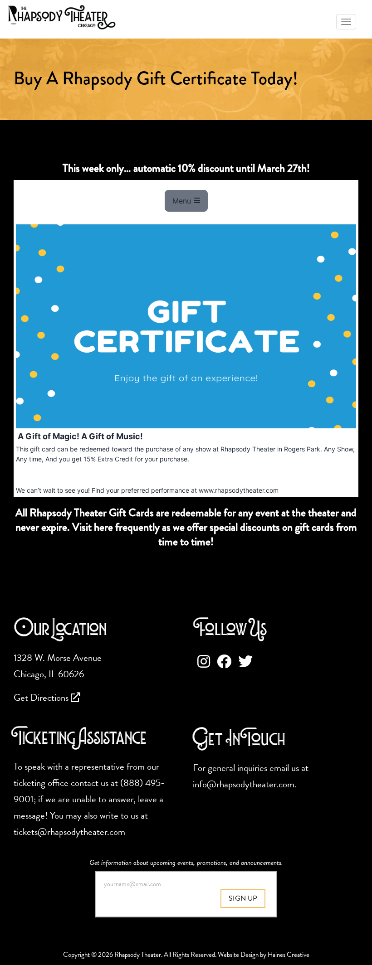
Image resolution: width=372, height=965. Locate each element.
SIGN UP (243, 898)
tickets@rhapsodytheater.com (69, 831)
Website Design (238, 955)
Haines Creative (288, 955)
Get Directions (42, 697)
